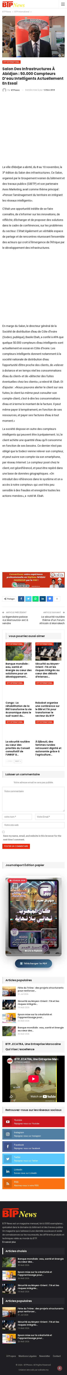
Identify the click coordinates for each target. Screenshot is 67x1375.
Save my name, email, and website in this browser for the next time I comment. (32, 838)
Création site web (26, 1370)
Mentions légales (28, 1356)
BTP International (11, 62)
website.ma (43, 1370)
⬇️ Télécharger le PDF (33, 963)
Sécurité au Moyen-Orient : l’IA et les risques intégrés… (38, 1003)
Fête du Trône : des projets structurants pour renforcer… (41, 989)
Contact (57, 1356)
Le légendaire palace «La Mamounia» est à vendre (15, 620)
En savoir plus (9, 1242)
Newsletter (44, 1356)
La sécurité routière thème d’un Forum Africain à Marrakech (52, 620)
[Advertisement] (33, 129)
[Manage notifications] (59, 1368)
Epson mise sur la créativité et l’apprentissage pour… (35, 1016)
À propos (11, 1356)
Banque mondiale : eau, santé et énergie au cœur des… (41, 1029)
